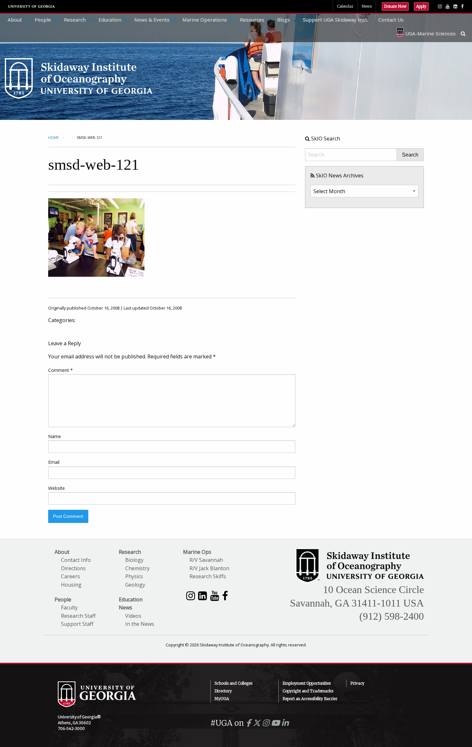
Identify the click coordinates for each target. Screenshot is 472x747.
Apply (421, 6)
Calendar (345, 6)
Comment (60, 370)
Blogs (283, 19)
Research (75, 19)
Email (53, 462)
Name (54, 436)
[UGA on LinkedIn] (285, 723)
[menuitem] (16, 20)
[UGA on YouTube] (276, 723)
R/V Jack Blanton (209, 568)
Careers (70, 576)
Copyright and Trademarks (308, 690)
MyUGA (221, 698)
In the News (139, 623)
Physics (134, 576)
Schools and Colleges (233, 683)
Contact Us (391, 19)
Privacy (357, 683)
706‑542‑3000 (71, 728)
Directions (73, 568)
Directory (223, 690)
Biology (134, 559)
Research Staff (78, 615)
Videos (133, 615)
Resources (252, 19)
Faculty (69, 607)
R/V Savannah (206, 559)
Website (56, 488)
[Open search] (466, 33)
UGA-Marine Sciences (430, 33)
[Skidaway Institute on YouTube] (214, 595)
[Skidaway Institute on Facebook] (225, 595)
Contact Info (76, 559)
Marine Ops (197, 551)
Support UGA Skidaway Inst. (335, 19)
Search (410, 155)
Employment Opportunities (307, 683)
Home (53, 137)
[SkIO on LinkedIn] (455, 6)
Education (110, 19)
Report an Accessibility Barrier (310, 698)
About (15, 19)
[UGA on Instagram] (266, 723)
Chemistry (137, 568)
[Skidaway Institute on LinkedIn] (202, 595)
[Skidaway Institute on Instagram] (190, 595)
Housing (71, 584)
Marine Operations (204, 19)
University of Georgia (32, 6)
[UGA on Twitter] (257, 723)
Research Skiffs (207, 576)
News (367, 6)
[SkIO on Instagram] (440, 6)
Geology (135, 584)
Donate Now (395, 6)
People (43, 19)
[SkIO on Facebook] (462, 6)
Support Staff (77, 623)
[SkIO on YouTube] (448, 6)
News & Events (152, 19)
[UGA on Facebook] (249, 723)
